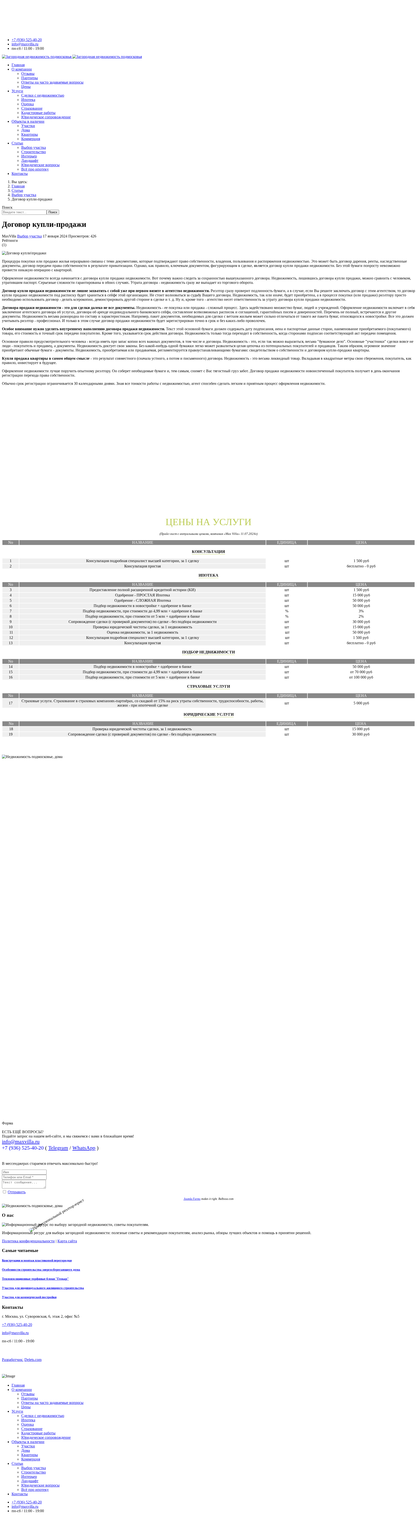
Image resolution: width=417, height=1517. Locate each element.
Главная (18, 65)
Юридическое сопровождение (46, 117)
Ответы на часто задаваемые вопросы (52, 82)
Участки (28, 126)
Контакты (20, 174)
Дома (25, 130)
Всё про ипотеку (35, 169)
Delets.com (33, 1360)
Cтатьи (17, 143)
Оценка (27, 104)
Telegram (58, 1148)
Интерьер (29, 156)
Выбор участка (33, 147)
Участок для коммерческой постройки (29, 1297)
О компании (22, 69)
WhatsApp (83, 1148)
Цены (26, 87)
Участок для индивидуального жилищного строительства (43, 1288)
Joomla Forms (192, 1199)
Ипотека (28, 100)
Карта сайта (67, 1241)
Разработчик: (12, 1360)
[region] (208, 981)
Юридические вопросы (40, 165)
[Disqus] (208, 450)
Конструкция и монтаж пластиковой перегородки (37, 1260)
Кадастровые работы (38, 113)
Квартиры (29, 134)
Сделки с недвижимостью (42, 95)
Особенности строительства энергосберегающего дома (41, 1269)
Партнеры (29, 78)
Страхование (31, 108)
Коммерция (30, 139)
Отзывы (28, 74)
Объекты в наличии (28, 121)
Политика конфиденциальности (28, 1241)
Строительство (33, 152)
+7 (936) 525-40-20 (27, 40)
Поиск (7, 207)
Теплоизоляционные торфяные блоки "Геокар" (35, 1279)
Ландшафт (29, 160)
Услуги (17, 91)
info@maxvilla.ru (25, 44)
